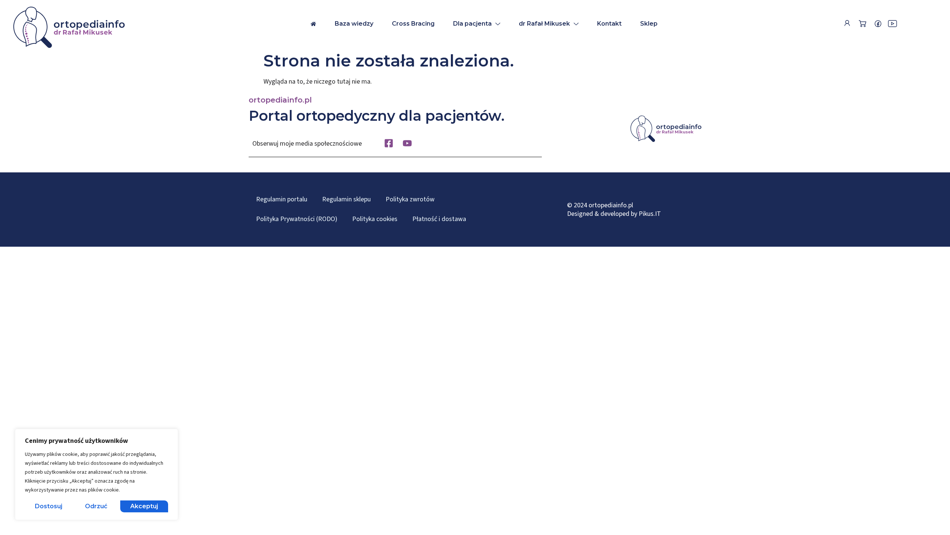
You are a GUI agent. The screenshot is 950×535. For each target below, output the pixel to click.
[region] (96, 474)
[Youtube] (407, 143)
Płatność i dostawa (439, 219)
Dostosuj (48, 506)
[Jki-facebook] (878, 23)
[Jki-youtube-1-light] (892, 23)
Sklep (649, 23)
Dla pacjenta (472, 23)
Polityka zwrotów (410, 199)
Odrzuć (96, 506)
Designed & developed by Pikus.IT (614, 213)
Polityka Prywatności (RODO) (296, 219)
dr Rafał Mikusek (544, 23)
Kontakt (609, 23)
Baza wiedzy (354, 23)
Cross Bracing (413, 23)
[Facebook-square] (388, 143)
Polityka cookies (374, 219)
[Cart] (862, 23)
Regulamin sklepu (346, 199)
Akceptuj (144, 506)
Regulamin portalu (281, 199)
